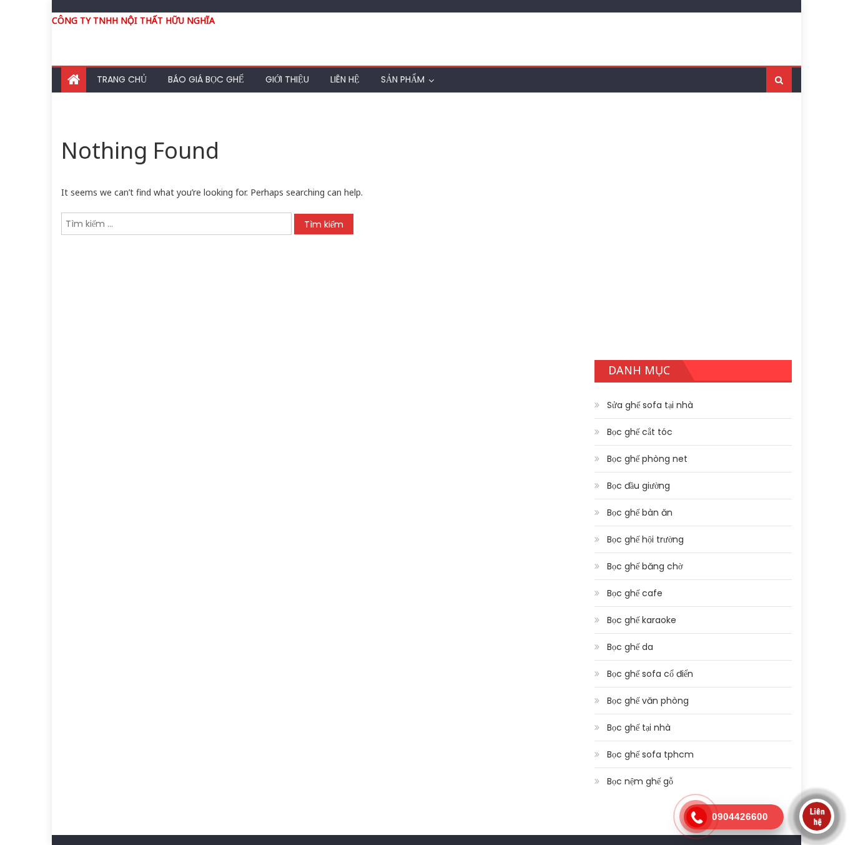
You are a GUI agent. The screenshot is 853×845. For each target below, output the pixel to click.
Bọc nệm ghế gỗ (640, 781)
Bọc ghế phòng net (647, 458)
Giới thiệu (287, 79)
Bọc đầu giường (638, 485)
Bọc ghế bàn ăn (640, 512)
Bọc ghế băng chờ (645, 566)
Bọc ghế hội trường (645, 539)
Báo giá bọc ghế (206, 79)
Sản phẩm (403, 79)
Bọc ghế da (630, 647)
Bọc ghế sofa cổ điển (650, 674)
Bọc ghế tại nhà (639, 727)
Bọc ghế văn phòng (648, 700)
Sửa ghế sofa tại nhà (650, 405)
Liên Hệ (345, 79)
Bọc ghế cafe (635, 593)
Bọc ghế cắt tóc (640, 432)
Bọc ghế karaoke (641, 620)
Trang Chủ (122, 79)
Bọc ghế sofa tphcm (650, 754)
